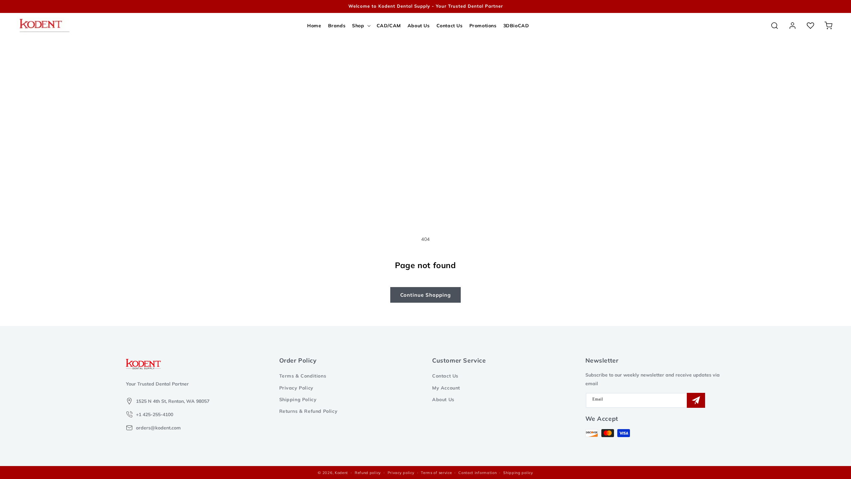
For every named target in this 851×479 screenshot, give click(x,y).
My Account (446, 388)
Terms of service (436, 472)
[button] (361, 25)
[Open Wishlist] (810, 25)
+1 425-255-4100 (154, 414)
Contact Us (445, 376)
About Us (443, 399)
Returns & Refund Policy (308, 411)
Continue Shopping (425, 295)
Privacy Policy (296, 388)
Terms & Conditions (302, 376)
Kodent (341, 472)
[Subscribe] (696, 400)
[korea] (824, 6)
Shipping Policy (298, 399)
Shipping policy (518, 472)
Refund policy (368, 472)
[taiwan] (834, 6)
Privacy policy (401, 472)
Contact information (477, 472)
